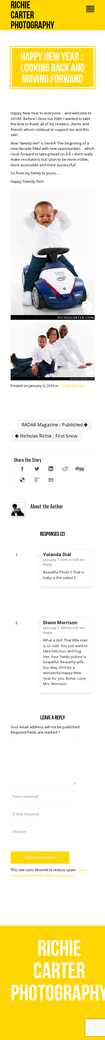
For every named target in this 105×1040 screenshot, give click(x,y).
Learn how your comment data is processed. (49, 872)
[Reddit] (65, 468)
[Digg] (79, 468)
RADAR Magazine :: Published (53, 425)
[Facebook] (22, 468)
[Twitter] (36, 468)
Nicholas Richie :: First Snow (48, 436)
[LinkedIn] (51, 468)
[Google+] (36, 480)
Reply (47, 564)
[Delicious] (22, 480)
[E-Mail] (51, 480)
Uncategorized (71, 385)
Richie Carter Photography (32, 15)
